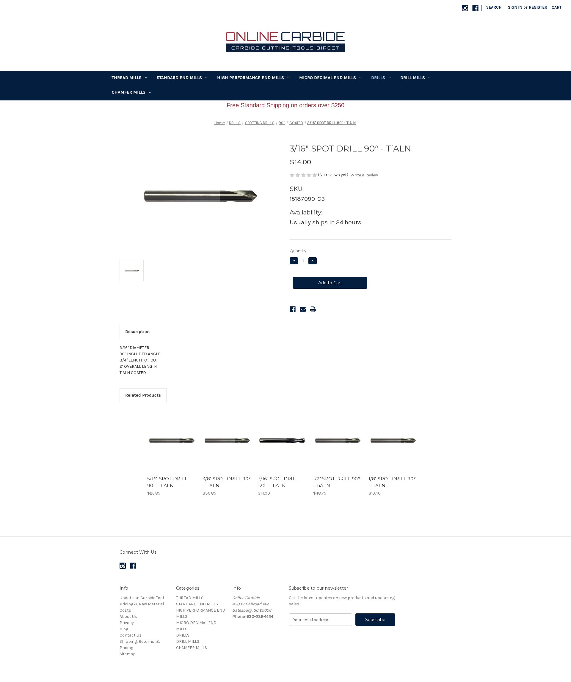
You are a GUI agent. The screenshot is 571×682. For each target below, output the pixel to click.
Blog (124, 629)
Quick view (171, 434)
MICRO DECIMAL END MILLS (327, 77)
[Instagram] (465, 8)
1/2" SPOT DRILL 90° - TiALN (336, 482)
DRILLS (378, 77)
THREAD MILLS (127, 77)
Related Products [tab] (143, 395)
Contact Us (131, 635)
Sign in (515, 7)
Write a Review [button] (364, 175)
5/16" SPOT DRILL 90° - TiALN (167, 482)
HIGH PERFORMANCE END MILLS (250, 77)
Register (538, 7)
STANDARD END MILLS (179, 77)
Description (137, 331)
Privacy (127, 622)
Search (493, 7)
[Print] (313, 309)
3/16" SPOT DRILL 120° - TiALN (278, 482)
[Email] (303, 309)
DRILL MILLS (412, 77)
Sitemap (128, 653)
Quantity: (298, 250)
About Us (128, 616)
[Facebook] (475, 8)
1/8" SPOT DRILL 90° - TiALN (392, 482)
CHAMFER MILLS (128, 92)
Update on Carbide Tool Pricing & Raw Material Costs (142, 604)
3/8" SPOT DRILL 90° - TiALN (227, 482)
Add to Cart (172, 445)
